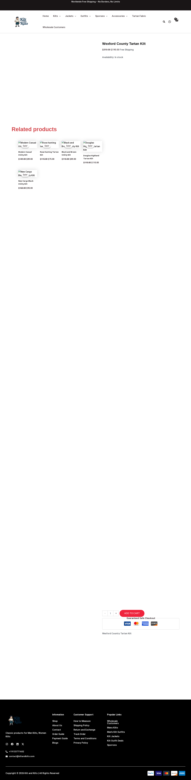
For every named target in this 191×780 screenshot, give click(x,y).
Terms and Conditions (85, 738)
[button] (59, 16)
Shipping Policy (81, 725)
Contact (56, 730)
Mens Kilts (112, 728)
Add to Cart (132, 613)
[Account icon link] (169, 21)
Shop (55, 721)
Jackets (69, 16)
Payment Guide (60, 738)
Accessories (118, 16)
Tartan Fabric (139, 16)
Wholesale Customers (54, 27)
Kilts (55, 16)
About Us (57, 725)
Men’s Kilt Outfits (116, 732)
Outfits (84, 16)
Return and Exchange (84, 730)
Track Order (80, 734)
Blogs (55, 743)
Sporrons (112, 745)
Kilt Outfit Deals (115, 741)
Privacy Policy (81, 743)
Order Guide (58, 734)
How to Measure (82, 721)
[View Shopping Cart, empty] (176, 22)
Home (46, 16)
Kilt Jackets (113, 736)
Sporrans (100, 16)
